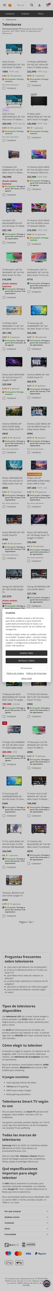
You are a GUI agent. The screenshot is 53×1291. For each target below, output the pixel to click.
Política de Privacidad (36, 673)
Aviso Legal (26, 678)
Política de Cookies (15, 673)
